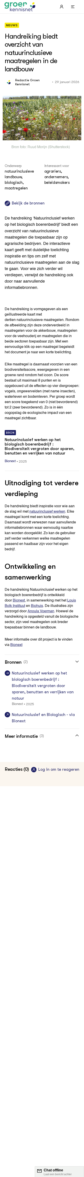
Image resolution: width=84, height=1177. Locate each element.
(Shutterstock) (58, 147)
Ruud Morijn (37, 147)
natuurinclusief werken (47, 512)
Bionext (19, 600)
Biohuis (37, 606)
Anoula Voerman (41, 611)
